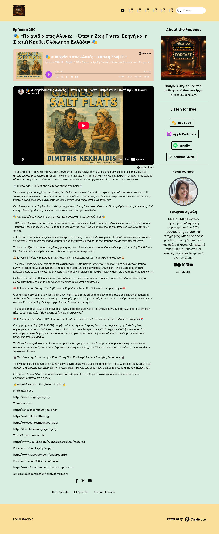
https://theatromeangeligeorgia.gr (35, 429)
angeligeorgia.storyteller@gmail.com (44, 474)
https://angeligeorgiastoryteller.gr (35, 410)
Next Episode (60, 492)
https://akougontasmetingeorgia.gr (35, 423)
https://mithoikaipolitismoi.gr (31, 416)
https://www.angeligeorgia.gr (31, 397)
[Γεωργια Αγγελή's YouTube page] (191, 265)
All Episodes (81, 492)
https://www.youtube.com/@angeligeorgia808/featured (49, 442)
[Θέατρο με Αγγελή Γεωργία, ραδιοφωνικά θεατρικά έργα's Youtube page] (123, 10)
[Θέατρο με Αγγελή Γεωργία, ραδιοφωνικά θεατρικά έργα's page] (129, 10)
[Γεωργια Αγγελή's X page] (183, 265)
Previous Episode (104, 492)
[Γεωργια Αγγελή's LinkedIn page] (187, 265)
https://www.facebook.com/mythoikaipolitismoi (43, 467)
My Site (185, 272)
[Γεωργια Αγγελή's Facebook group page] (179, 265)
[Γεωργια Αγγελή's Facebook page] (175, 265)
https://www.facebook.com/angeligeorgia (40, 455)
